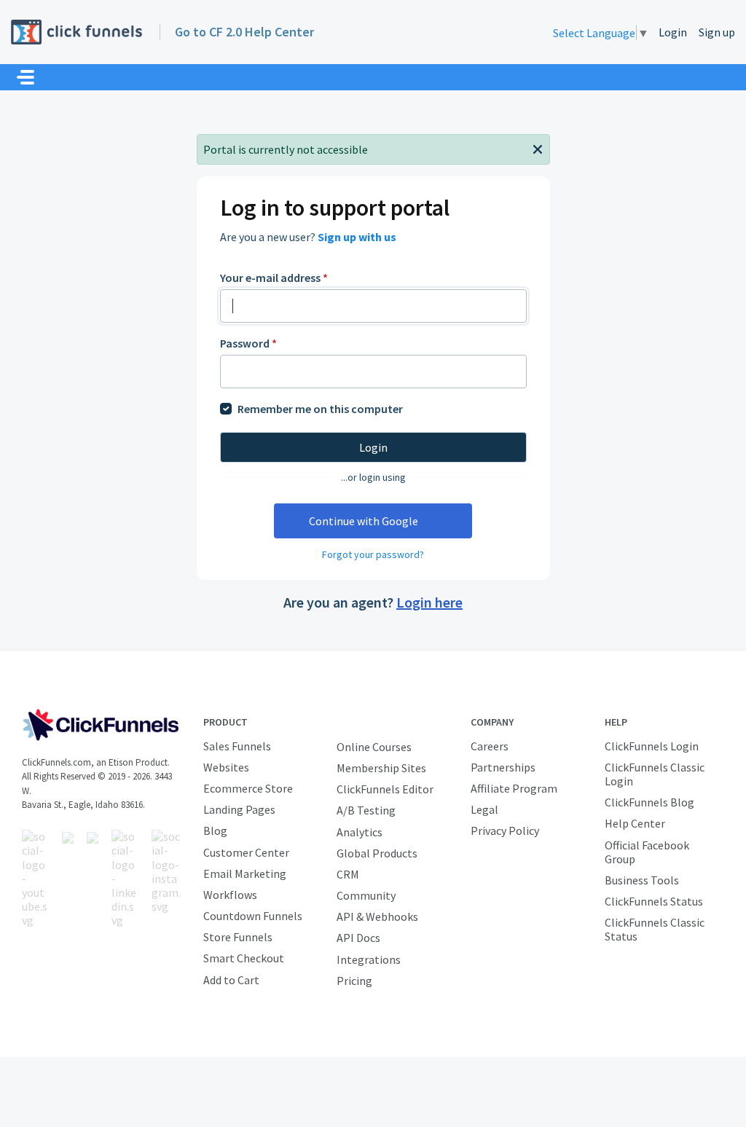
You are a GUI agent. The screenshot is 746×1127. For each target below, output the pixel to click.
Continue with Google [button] (363, 521)
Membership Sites (381, 768)
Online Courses (374, 746)
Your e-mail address (274, 277)
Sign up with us (357, 236)
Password (248, 343)
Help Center (635, 823)
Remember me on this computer (320, 408)
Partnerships (503, 767)
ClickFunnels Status (654, 901)
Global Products (377, 853)
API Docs (358, 937)
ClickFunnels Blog (649, 802)
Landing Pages (239, 809)
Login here (429, 602)
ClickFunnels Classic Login (654, 774)
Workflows (230, 894)
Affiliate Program (514, 788)
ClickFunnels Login (652, 746)
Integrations (369, 959)
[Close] (537, 148)
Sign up (717, 32)
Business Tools (642, 880)
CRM (348, 874)
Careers (490, 746)
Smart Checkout (243, 958)
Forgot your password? (373, 554)
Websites (226, 767)
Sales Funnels (237, 746)
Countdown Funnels (252, 915)
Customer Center (246, 852)
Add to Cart (231, 980)
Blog (215, 830)
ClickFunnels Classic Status (654, 929)
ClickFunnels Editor (385, 789)
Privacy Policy (505, 830)
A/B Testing (366, 810)
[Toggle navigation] (25, 77)
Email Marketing (244, 873)
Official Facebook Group (647, 852)
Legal (484, 809)
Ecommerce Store (248, 788)
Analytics (359, 832)
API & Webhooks (377, 916)
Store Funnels (237, 937)
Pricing (354, 980)
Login (673, 32)
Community (366, 895)
